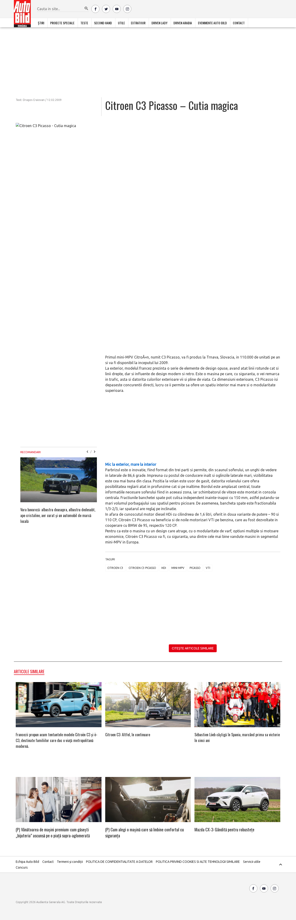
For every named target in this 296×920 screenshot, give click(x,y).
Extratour (138, 22)
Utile (121, 22)
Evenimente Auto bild (212, 22)
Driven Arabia (182, 22)
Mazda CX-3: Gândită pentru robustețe (224, 829)
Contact (239, 22)
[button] (86, 8)
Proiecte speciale (62, 22)
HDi (163, 567)
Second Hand (103, 22)
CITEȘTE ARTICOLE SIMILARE (193, 648)
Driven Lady (159, 22)
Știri (41, 22)
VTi (208, 567)
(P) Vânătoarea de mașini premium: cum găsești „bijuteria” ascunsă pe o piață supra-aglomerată (53, 832)
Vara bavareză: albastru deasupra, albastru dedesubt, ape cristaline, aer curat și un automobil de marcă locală (57, 515)
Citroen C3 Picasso (142, 567)
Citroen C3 (115, 567)
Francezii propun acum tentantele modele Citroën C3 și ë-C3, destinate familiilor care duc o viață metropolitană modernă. (56, 740)
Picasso (195, 567)
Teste (84, 22)
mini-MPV (177, 567)
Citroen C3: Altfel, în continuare (127, 734)
